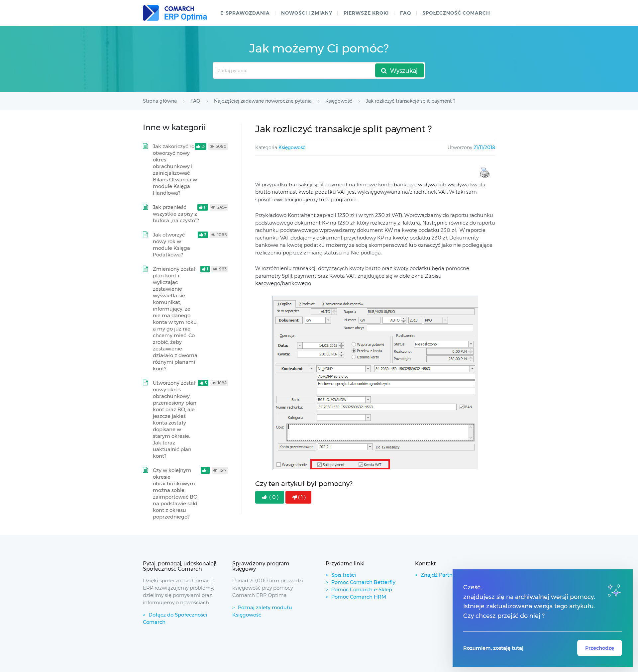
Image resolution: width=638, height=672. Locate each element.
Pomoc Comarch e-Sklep (361, 589)
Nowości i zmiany (306, 13)
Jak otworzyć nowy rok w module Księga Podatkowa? (171, 245)
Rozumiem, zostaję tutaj (493, 648)
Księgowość (291, 147)
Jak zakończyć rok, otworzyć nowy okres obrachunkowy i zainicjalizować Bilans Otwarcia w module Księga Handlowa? (175, 169)
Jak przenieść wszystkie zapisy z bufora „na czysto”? (176, 214)
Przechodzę (599, 648)
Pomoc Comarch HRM (358, 597)
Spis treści (343, 575)
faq (405, 13)
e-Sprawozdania (245, 13)
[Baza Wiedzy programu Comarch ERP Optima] (175, 13)
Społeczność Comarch (456, 13)
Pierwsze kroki (366, 13)
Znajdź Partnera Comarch (452, 575)
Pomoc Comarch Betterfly (363, 582)
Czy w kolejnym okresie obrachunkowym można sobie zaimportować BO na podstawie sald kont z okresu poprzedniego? (175, 493)
